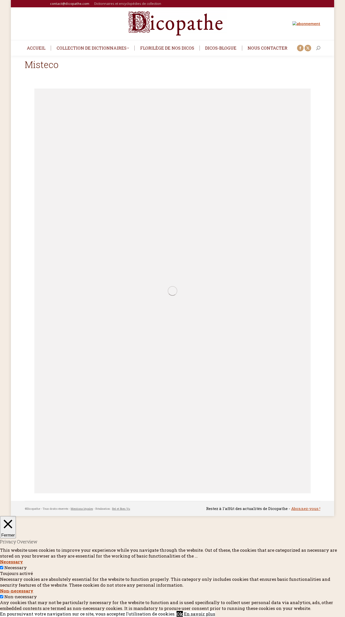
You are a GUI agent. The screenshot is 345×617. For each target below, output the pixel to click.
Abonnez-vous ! (305, 508)
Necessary (15, 567)
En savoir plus (199, 614)
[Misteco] (172, 291)
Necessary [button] (11, 562)
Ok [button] (180, 614)
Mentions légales (82, 508)
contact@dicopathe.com (69, 3)
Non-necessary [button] (16, 591)
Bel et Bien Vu (121, 508)
